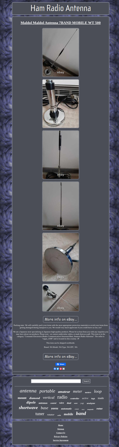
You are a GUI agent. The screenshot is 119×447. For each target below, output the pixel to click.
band (81, 413)
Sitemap (60, 429)
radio (62, 397)
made (101, 398)
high (93, 398)
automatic (66, 408)
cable (59, 415)
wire (61, 403)
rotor (100, 408)
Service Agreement (60, 440)
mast (83, 409)
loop (98, 391)
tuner (39, 413)
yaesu (54, 408)
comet (77, 409)
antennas (43, 403)
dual (69, 403)
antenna (28, 391)
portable (47, 391)
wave (75, 403)
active (85, 398)
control (53, 403)
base (44, 408)
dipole (31, 402)
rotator (50, 414)
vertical (48, 397)
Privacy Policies (60, 436)
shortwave (28, 407)
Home (60, 425)
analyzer (91, 403)
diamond (34, 398)
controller (74, 398)
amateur (64, 392)
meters (88, 392)
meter (77, 391)
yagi (82, 403)
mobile (68, 414)
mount (22, 398)
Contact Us (60, 433)
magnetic (90, 409)
